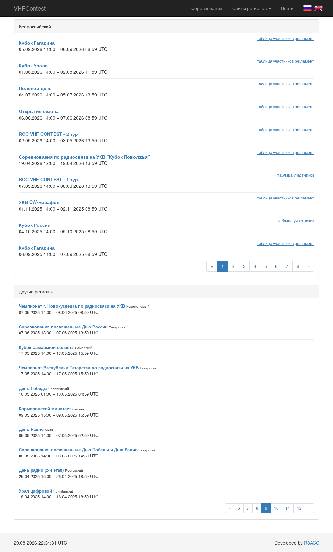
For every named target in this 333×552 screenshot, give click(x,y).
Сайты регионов (250, 8)
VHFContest (30, 8)
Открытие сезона (39, 111)
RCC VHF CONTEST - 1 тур (48, 179)
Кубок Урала (33, 65)
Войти (287, 8)
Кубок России (35, 225)
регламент (304, 38)
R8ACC (311, 542)
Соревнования (206, 8)
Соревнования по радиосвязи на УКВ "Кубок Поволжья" (84, 156)
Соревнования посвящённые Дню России (63, 327)
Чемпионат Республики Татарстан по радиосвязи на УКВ (79, 368)
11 (288, 508)
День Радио (31, 429)
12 (299, 508)
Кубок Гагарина (37, 42)
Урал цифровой (35, 491)
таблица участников (275, 38)
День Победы (33, 388)
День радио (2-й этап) (41, 470)
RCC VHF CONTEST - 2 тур (48, 134)
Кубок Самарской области (46, 347)
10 (276, 508)
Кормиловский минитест (45, 408)
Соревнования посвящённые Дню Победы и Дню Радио (78, 449)
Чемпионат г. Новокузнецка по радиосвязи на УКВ (72, 306)
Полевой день (35, 88)
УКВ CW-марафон (39, 202)
